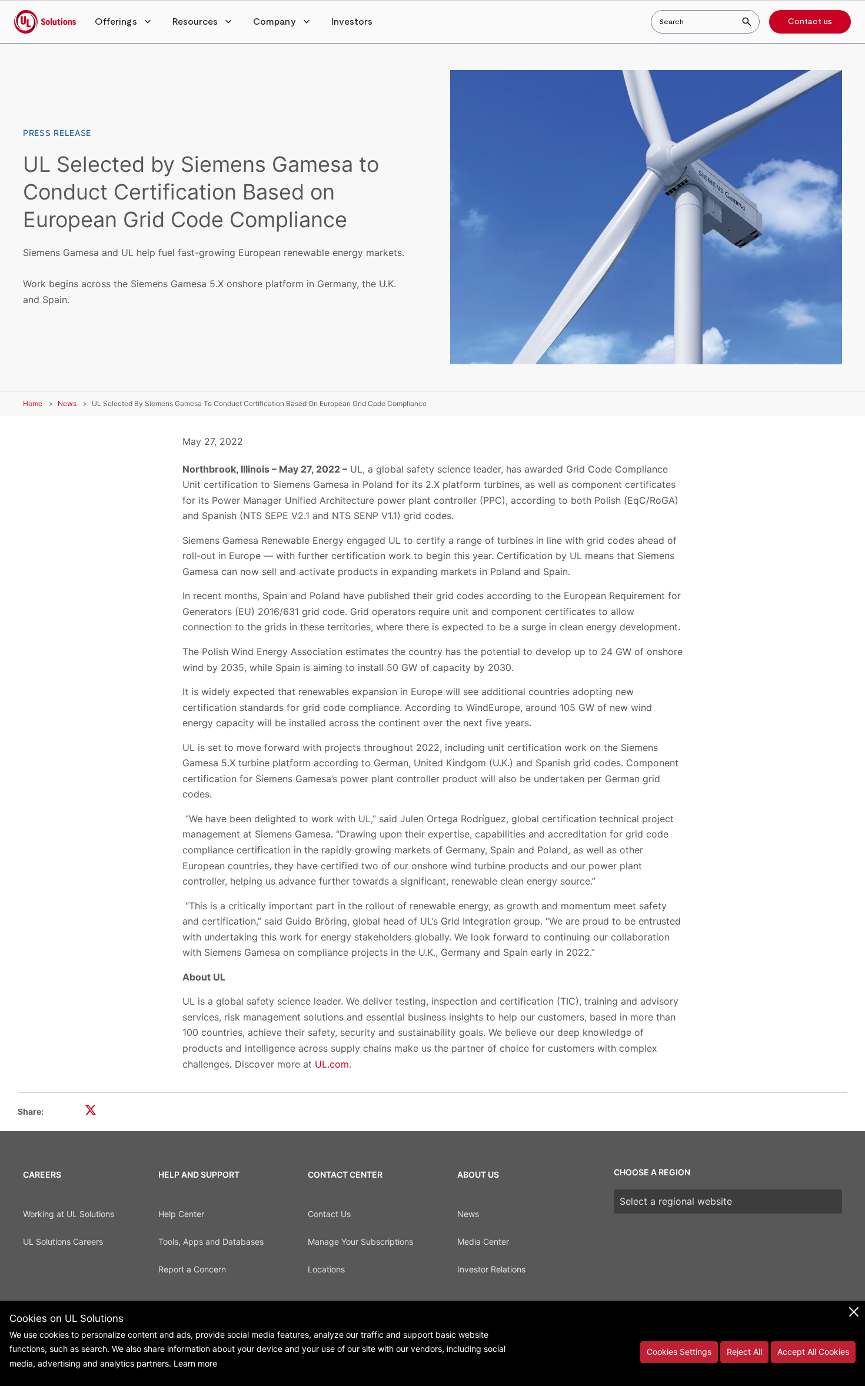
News (67, 403)
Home (32, 403)
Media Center (483, 1242)
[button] (124, 22)
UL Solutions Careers (63, 1242)
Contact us (810, 22)
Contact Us (329, 1214)
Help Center (181, 1214)
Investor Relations (491, 1269)
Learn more (195, 1363)
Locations (326, 1269)
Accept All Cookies (813, 1352)
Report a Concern (192, 1269)
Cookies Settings (679, 1352)
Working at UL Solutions (68, 1214)
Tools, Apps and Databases (211, 1242)
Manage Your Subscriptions (360, 1242)
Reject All (744, 1352)
